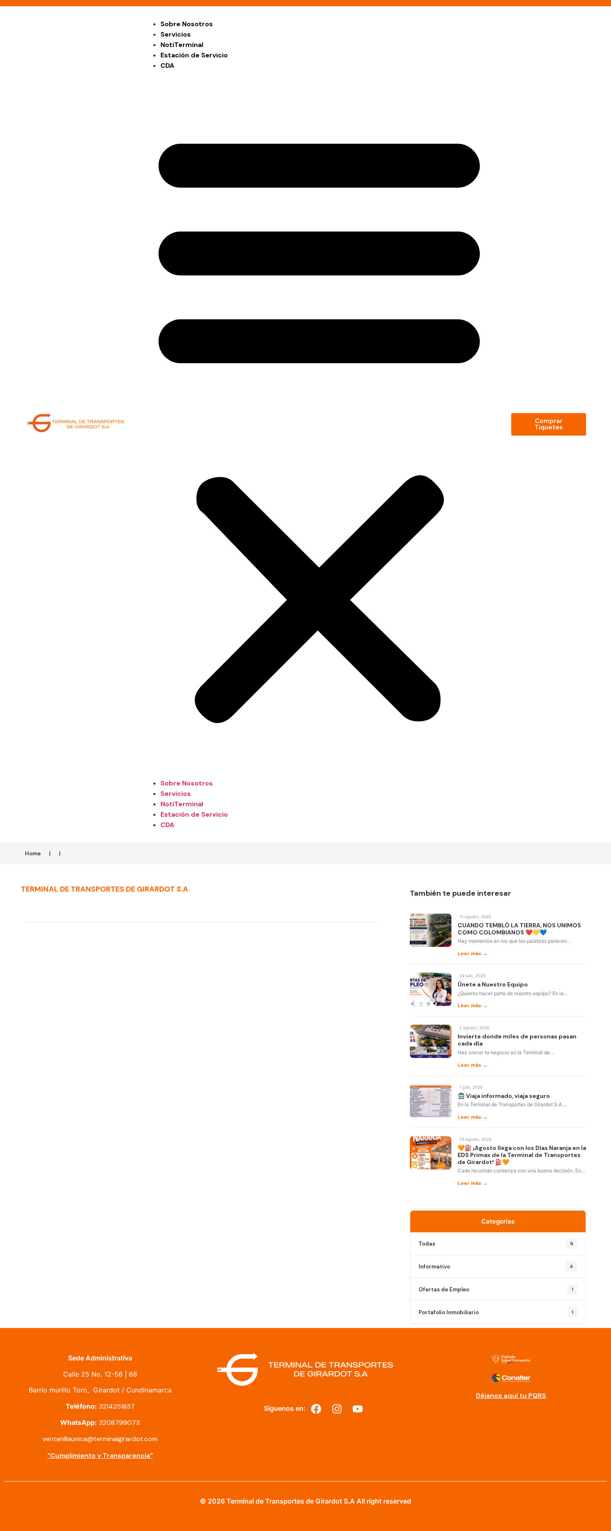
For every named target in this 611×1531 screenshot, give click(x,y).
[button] (319, 424)
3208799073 (119, 1422)
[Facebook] (316, 1408)
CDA (167, 65)
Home (33, 853)
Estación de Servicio (194, 55)
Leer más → (473, 953)
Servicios (175, 34)
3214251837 (117, 1406)
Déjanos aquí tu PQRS (511, 1395)
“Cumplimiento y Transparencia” (100, 1455)
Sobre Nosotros (186, 24)
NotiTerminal (181, 44)
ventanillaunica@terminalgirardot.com (100, 1438)
